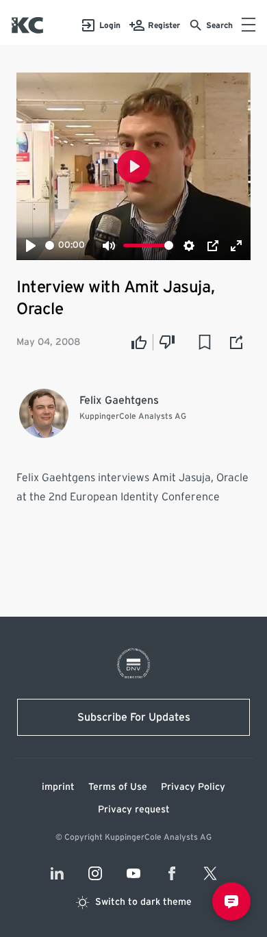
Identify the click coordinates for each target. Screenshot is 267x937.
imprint (58, 787)
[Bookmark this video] (204, 342)
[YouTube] (133, 873)
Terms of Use (117, 787)
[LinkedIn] (57, 873)
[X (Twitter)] (210, 873)
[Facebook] (172, 873)
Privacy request (134, 809)
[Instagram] (95, 873)
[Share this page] (237, 342)
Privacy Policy (193, 787)
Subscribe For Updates (133, 717)
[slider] (49, 245)
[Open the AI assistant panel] (231, 901)
